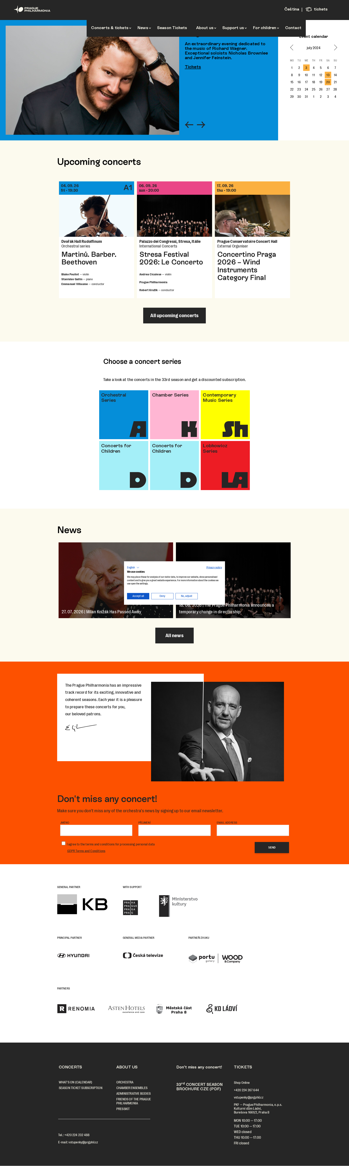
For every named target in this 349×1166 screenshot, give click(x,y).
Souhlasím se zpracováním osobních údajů (112, 844)
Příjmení (144, 822)
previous (293, 47)
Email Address (227, 822)
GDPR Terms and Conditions (86, 851)
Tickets (193, 66)
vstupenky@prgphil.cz (83, 1142)
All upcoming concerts (174, 315)
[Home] (39, 9)
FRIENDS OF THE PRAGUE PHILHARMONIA (133, 1101)
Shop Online (242, 1083)
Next (201, 126)
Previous (189, 126)
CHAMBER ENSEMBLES (131, 1088)
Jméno (64, 822)
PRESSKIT (123, 1109)
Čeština (291, 9)
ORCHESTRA (125, 1082)
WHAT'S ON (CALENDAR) (75, 1082)
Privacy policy (214, 567)
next (334, 47)
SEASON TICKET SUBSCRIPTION (80, 1088)
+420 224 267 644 (246, 1090)
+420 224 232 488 (76, 1135)
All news (174, 635)
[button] (133, 567)
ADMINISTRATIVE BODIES (133, 1093)
